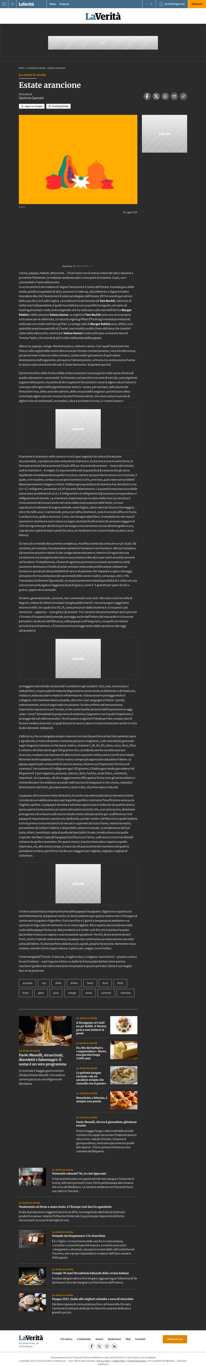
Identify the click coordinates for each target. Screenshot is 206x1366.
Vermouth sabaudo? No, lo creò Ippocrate (79, 1173)
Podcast (64, 4)
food (105, 983)
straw (89, 992)
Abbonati (197, 3)
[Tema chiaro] (147, 4)
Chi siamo (66, 1339)
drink (58, 983)
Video (52, 4)
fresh (120, 983)
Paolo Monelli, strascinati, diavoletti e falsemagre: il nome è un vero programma (42, 1059)
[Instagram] (106, 1346)
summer (106, 992)
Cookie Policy (119, 1361)
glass (41, 992)
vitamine (125, 992)
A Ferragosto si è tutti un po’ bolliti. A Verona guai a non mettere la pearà (91, 1028)
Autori (99, 1339)
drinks (74, 983)
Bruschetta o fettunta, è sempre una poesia (91, 1099)
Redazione (114, 1339)
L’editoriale (84, 1339)
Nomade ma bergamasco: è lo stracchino (78, 1236)
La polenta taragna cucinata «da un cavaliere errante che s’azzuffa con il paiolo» (91, 1078)
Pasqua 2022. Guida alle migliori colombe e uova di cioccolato (93, 1299)
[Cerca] (12, 4)
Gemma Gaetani (31, 98)
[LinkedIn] (114, 1346)
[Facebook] (91, 1346)
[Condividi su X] (156, 96)
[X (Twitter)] (99, 1346)
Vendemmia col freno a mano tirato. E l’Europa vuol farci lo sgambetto (65, 1207)
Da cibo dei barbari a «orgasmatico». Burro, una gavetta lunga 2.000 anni (91, 1053)
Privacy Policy (104, 1361)
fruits (26, 992)
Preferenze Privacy (137, 1361)
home (22, 68)
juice (56, 992)
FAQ (128, 1339)
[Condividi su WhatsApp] (165, 96)
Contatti (140, 1339)
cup (44, 983)
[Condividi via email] (174, 96)
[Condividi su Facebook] (147, 96)
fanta (90, 983)
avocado (27, 983)
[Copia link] (183, 96)
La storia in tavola (37, 68)
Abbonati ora (175, 1339)
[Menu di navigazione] (4, 4)
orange (72, 992)
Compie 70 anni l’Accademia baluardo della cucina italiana (90, 1273)
